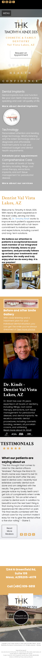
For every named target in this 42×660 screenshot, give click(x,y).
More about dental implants (20, 106)
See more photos (26, 329)
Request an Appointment (21, 53)
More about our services (17, 183)
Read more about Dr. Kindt (18, 430)
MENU (6, 13)
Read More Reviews (9, 531)
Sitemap (38, 645)
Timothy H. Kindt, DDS (21, 643)
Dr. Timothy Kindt (20, 218)
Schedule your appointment (20, 155)
